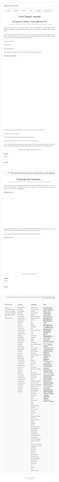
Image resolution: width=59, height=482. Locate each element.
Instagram (38, 10)
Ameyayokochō (34, 313)
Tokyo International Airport (42, 173)
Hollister (32, 341)
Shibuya (32, 421)
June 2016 (20, 388)
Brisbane (47, 318)
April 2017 (20, 372)
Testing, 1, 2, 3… (9, 307)
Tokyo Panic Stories (35, 458)
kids (47, 345)
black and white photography (48, 315)
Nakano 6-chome (34, 388)
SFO (34, 173)
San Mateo (33, 412)
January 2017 (21, 376)
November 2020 (21, 330)
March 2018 (20, 356)
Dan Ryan (18, 24)
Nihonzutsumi (34, 393)
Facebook (16, 10)
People (40, 24)
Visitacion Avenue (46, 397)
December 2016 (21, 377)
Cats (32, 321)
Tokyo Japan (51, 298)
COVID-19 (45, 337)
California (37, 24)
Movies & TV (30, 182)
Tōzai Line (33, 467)
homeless (46, 340)
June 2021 (20, 323)
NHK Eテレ (21, 188)
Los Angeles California (38, 172)
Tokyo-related (49, 24)
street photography (48, 389)
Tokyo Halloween (34, 454)
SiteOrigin (31, 478)
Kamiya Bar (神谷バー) (36, 355)
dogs (49, 337)
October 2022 (21, 311)
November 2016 (21, 379)
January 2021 (21, 328)
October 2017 (21, 363)
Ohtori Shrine (33, 395)
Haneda (16, 172)
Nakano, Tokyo (43, 182)
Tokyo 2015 (44, 24)
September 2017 (21, 365)
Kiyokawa (33, 360)
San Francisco (47, 363)
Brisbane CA (47, 321)
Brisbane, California (35, 318)
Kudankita (33, 362)
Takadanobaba (34, 430)
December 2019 (21, 341)
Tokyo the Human (34, 460)
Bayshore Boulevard (47, 309)
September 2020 (21, 334)
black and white (47, 313)
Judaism (27, 172)
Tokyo (46, 298)
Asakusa (33, 314)
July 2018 (20, 351)
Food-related (33, 335)
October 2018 (21, 349)
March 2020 (20, 337)
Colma (32, 323)
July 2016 (20, 386)
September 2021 (21, 320)
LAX (31, 172)
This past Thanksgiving (36, 444)
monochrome (48, 348)
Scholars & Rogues (35, 419)
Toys (32, 465)
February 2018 (21, 358)
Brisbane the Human (35, 316)
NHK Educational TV (47, 297)
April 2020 (20, 335)
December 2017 (21, 362)
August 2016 (20, 384)
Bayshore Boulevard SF (48, 310)
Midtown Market (48, 345)
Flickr (31, 10)
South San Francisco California (48, 385)
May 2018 (20, 355)
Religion (32, 404)
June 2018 (20, 353)
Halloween (33, 337)
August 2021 (20, 321)
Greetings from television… (29, 179)
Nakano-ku (46, 354)
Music (32, 379)
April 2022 (20, 313)
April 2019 (20, 344)
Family (32, 332)
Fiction (32, 334)
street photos (48, 391)
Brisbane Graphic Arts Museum (47, 332)
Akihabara (33, 311)
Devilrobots (33, 327)
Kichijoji (32, 356)
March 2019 (20, 346)
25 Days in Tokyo (31, 24)
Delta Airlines (11, 172)
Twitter (24, 10)
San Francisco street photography (48, 375)
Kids (32, 358)
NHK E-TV (39, 297)
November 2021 (21, 318)
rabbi (16, 173)
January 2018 (21, 360)
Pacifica (32, 397)
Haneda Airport (21, 172)
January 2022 (21, 316)
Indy (32, 346)
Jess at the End (34, 351)
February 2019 (21, 348)
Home (8, 10)
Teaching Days (34, 432)
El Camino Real (47, 338)
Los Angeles (33, 367)
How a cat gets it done (36, 344)
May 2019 (20, 342)
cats (53, 336)
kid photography (47, 343)
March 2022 (20, 314)
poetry (45, 363)
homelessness (48, 342)
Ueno (32, 468)
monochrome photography (48, 350)
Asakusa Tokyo (49, 308)
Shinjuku (32, 425)
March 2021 (20, 327)
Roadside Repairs (34, 405)
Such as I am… (48, 10)
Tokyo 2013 (33, 451)
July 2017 (20, 369)
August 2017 (20, 367)
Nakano (20, 297)
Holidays (32, 339)
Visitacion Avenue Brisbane (48, 400)
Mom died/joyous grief (10, 309)
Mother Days (33, 376)
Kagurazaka (33, 353)
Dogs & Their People (35, 330)
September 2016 (21, 383)
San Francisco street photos (47, 379)
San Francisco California (47, 370)
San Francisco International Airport (25, 173)
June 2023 (20, 309)
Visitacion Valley (34, 470)
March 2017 (20, 374)
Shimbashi (33, 423)
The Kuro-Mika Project (36, 439)
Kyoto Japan (33, 363)
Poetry (32, 402)
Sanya (32, 414)
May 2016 (20, 390)
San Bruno (33, 407)
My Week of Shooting (35, 381)
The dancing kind (9, 318)
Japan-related (34, 349)
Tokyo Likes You (34, 456)
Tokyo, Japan (34, 463)
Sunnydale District (35, 428)
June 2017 (20, 370)
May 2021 (20, 325)
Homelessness (34, 342)
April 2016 (20, 391)
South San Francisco (35, 426)
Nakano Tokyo (33, 297)
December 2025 (21, 307)
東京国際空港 (51, 173)
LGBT (32, 365)
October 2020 (21, 332)
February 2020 (21, 339)
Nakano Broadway (35, 390)
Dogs (32, 328)
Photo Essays (34, 400)
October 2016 (21, 381)
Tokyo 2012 (33, 449)
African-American (47, 307)
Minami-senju (34, 372)
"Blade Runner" (34, 307)
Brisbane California (48, 326)
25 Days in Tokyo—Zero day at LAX (29, 21)
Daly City (33, 325)
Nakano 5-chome (36, 182)
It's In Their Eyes (34, 348)
